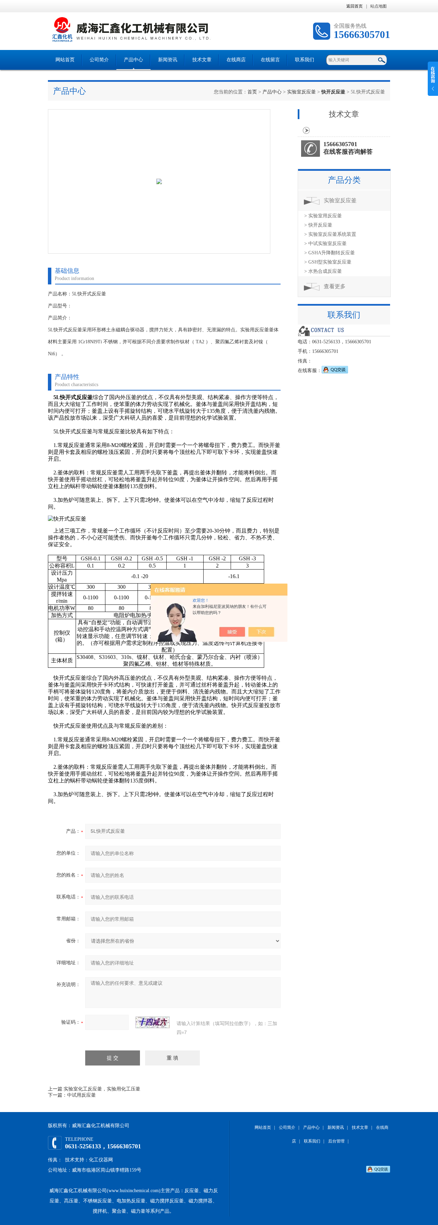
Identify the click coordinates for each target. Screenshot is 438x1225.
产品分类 (344, 180)
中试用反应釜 (81, 1095)
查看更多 (335, 286)
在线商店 (236, 59)
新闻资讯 (167, 59)
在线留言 (270, 59)
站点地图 (378, 6)
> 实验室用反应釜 (323, 215)
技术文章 (201, 59)
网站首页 (65, 59)
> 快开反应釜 (318, 225)
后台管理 (336, 1141)
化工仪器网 (101, 1159)
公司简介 (99, 59)
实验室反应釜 (301, 91)
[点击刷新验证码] (153, 1022)
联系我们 (304, 59)
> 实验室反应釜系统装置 (330, 234)
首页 (252, 91)
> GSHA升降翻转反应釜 (329, 252)
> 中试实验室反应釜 (325, 243)
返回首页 (354, 6)
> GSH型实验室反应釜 (327, 262)
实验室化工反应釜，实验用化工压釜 (102, 1089)
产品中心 (133, 59)
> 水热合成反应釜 (323, 271)
